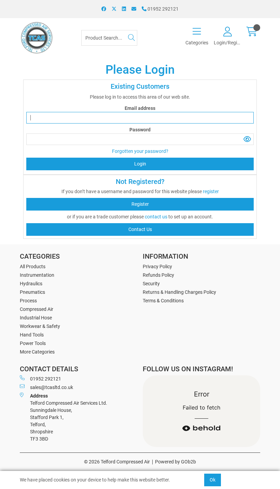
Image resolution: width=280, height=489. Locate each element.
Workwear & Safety (40, 326)
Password (140, 129)
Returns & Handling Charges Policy (179, 292)
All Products (32, 266)
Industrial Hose (36, 317)
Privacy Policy (157, 266)
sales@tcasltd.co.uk (51, 387)
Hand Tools (32, 334)
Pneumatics (32, 292)
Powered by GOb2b (175, 461)
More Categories (37, 352)
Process (28, 300)
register (211, 191)
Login (140, 164)
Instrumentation (37, 275)
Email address (140, 108)
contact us (156, 216)
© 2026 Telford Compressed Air (117, 461)
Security (151, 283)
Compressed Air (36, 309)
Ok (212, 480)
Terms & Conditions (163, 300)
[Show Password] (247, 139)
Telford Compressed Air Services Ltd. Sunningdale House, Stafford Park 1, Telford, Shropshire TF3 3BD (68, 417)
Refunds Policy (158, 275)
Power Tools (33, 343)
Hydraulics (31, 283)
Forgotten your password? (140, 151)
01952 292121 (162, 9)
